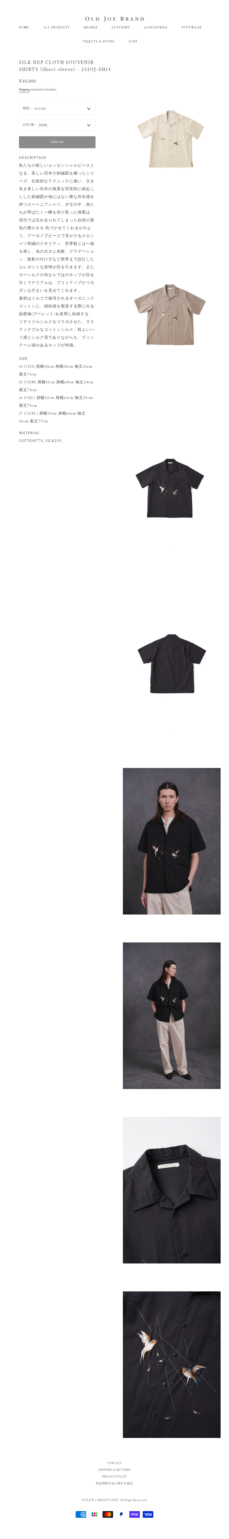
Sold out (57, 142)
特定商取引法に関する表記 (114, 1483)
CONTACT (114, 1463)
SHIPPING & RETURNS (115, 1470)
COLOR (28, 125)
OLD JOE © (89, 1500)
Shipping (24, 90)
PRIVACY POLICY (114, 1477)
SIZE (26, 108)
